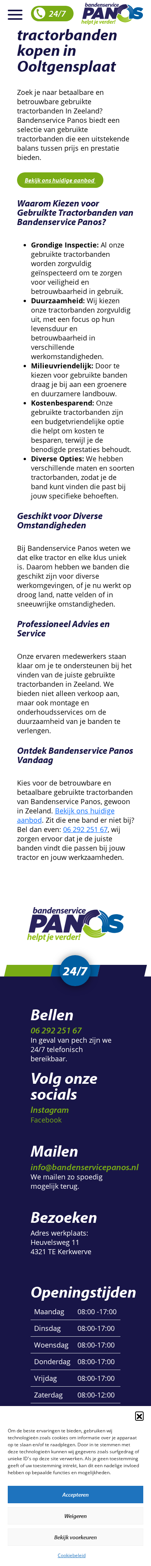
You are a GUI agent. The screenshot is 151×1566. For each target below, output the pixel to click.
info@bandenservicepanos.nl (85, 1166)
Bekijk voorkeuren (75, 1537)
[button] (139, 1416)
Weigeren (75, 1516)
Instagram (50, 1109)
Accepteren (75, 1494)
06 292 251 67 (85, 829)
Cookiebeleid (72, 1555)
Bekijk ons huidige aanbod (60, 180)
